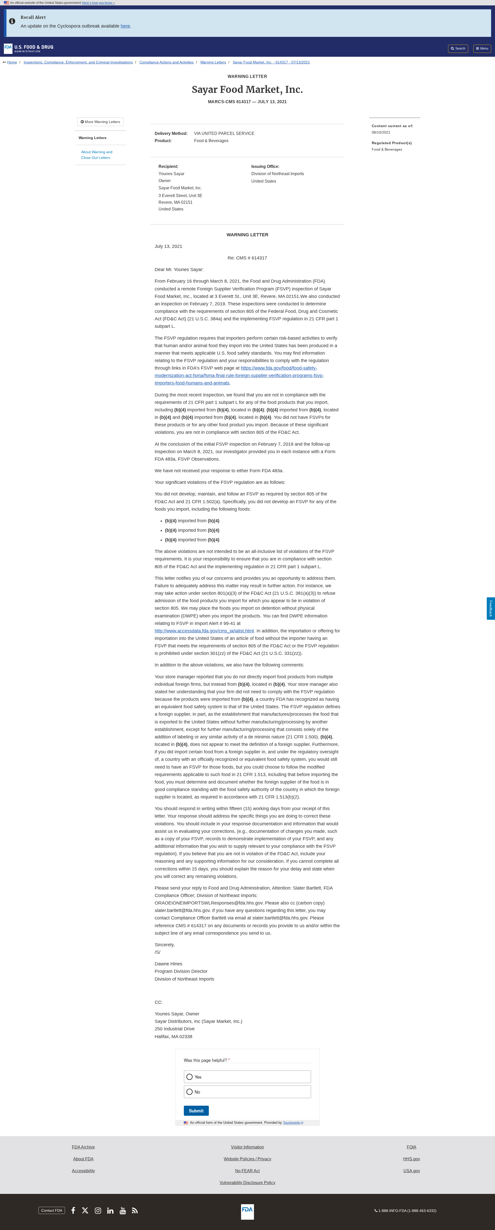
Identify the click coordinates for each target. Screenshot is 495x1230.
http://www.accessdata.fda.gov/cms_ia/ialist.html (204, 630)
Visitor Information (247, 1147)
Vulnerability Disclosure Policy (247, 1182)
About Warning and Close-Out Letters (96, 155)
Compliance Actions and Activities (166, 62)
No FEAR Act (247, 1171)
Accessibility (83, 1171)
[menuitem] (394, 130)
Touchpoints (291, 1123)
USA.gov (411, 1171)
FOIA (411, 1147)
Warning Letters (213, 62)
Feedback (491, 608)
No (197, 1092)
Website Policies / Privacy (247, 1159)
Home (12, 62)
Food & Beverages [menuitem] (387, 149)
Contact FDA (51, 1210)
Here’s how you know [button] (97, 3)
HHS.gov (411, 1159)
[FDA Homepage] (28, 48)
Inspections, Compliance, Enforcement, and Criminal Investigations (78, 62)
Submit (196, 1110)
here (125, 26)
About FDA (83, 1159)
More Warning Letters (102, 122)
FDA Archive (83, 1147)
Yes (198, 1077)
